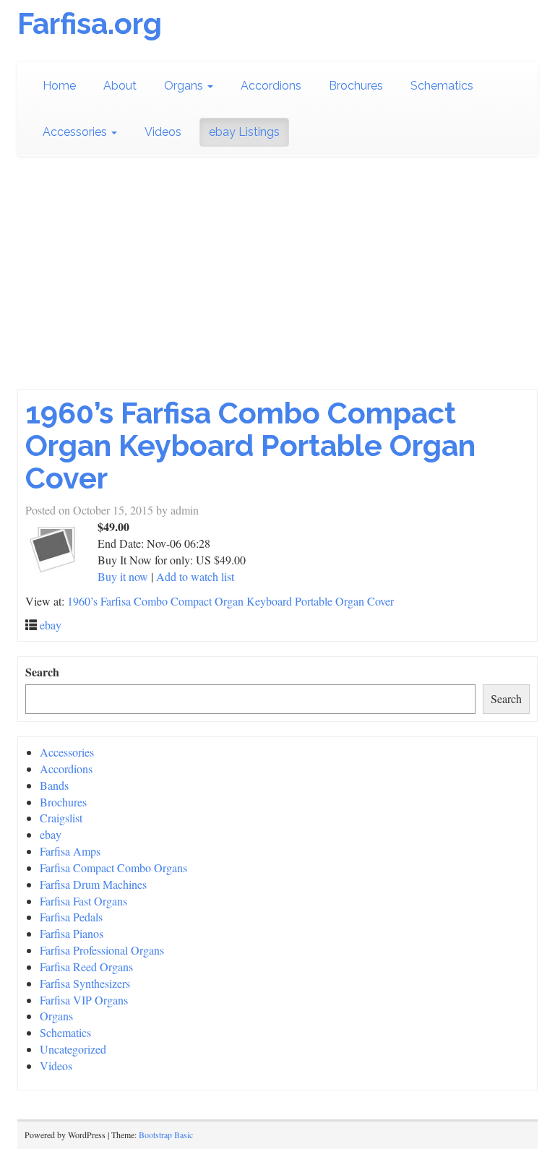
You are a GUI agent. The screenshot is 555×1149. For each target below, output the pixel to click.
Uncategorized (73, 1049)
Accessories (76, 132)
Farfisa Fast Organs (83, 900)
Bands (54, 785)
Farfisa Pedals (71, 916)
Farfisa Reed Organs (86, 966)
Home (59, 85)
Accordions (271, 85)
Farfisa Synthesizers (85, 983)
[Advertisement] (277, 280)
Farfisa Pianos (71, 933)
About (120, 85)
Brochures (356, 85)
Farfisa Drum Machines (93, 884)
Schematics (441, 85)
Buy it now (123, 576)
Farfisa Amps (70, 850)
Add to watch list (195, 576)
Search (42, 672)
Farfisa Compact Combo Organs (113, 867)
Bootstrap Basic (166, 1134)
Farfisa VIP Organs (84, 999)
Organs (185, 85)
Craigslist (61, 817)
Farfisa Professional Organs (102, 949)
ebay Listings (244, 132)
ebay (50, 624)
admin (185, 509)
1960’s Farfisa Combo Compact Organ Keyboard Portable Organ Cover (250, 445)
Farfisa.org (89, 23)
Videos (163, 132)
